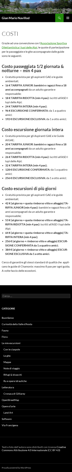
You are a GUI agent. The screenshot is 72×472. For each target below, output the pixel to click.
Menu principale (68, 18)
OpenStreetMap (10, 399)
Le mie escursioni (11, 343)
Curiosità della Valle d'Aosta (17, 324)
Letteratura (8, 387)
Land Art (8, 412)
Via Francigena (10, 425)
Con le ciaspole (11, 349)
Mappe (7, 362)
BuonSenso (8, 317)
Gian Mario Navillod (16, 18)
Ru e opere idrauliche (15, 380)
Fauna (5, 330)
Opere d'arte (8, 406)
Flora (5, 336)
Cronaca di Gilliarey (14, 393)
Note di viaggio (11, 368)
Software (7, 418)
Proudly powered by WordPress (16, 467)
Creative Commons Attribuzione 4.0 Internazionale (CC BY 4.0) (34, 448)
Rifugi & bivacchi (12, 374)
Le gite (6, 355)
